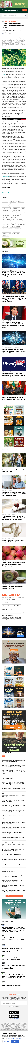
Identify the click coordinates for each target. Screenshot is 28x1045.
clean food (12, 37)
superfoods (22, 44)
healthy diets (12, 41)
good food (8, 39)
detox (16, 37)
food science (7, 38)
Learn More (6, 1041)
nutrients (17, 43)
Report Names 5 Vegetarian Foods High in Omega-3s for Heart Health (12, 855)
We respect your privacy (14, 1006)
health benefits (22, 40)
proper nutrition (16, 44)
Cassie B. (9, 320)
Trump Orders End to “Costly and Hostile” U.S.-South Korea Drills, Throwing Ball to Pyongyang (13, 811)
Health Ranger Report (7, 921)
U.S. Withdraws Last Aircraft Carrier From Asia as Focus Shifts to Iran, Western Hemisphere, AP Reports (13, 844)
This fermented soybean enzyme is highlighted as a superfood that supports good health (14, 860)
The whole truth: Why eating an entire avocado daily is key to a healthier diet (13, 828)
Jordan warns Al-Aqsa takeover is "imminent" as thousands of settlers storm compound (13, 766)
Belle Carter (10, 269)
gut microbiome (19, 39)
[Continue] (25, 1003)
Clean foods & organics (10, 21)
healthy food (17, 41)
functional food (17, 38)
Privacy (7, 1023)
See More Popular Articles (14, 895)
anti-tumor (16, 35)
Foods (11, 38)
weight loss (4, 45)
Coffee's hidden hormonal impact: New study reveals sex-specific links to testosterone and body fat (13, 817)
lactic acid (17, 42)
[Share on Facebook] (5, 33)
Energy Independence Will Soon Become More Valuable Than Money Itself (13, 958)
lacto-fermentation (15, 226)
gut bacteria (13, 39)
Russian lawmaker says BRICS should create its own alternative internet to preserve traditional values (13, 399)
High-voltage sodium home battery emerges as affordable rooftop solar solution (13, 875)
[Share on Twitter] (7, 33)
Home (3, 21)
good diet (4, 39)
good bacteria (23, 38)
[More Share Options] (10, 33)
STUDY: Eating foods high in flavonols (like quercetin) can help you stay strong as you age (13, 564)
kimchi (5, 42)
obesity (21, 43)
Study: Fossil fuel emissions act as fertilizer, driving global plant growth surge (12, 880)
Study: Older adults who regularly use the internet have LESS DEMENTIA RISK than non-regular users (14, 493)
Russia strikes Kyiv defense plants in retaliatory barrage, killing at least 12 (13, 801)
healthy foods (6, 224)
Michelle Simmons (11, 30)
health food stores (5, 41)
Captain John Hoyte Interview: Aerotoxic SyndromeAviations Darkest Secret (13, 984)
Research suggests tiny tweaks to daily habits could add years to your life (13, 870)
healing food (9, 40)
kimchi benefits (11, 42)
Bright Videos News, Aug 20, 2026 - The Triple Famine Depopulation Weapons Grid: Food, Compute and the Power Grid (13, 976)
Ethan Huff (9, 294)
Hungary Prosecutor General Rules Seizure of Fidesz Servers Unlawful (13, 833)
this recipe (12, 181)
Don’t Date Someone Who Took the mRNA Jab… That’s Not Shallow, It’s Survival (13, 760)
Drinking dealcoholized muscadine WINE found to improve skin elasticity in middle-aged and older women (13, 517)
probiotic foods (5, 44)
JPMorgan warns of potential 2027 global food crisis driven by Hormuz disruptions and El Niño (13, 838)
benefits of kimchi (5, 37)
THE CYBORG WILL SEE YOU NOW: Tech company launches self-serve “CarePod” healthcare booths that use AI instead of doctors (14, 350)
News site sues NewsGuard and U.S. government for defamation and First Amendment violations (13, 375)
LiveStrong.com (5, 192)
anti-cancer (10, 35)
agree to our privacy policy (14, 1038)
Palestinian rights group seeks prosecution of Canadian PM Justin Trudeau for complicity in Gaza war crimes (13, 324)
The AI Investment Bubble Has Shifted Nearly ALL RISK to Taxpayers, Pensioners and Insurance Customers (14, 967)
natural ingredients (11, 43)
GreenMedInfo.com (6, 189)
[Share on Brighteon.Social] (3, 33)
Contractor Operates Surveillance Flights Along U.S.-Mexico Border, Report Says (13, 891)
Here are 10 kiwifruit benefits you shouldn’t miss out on (12, 587)
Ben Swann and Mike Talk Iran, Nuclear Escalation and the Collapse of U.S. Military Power (13, 939)
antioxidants (20, 35)
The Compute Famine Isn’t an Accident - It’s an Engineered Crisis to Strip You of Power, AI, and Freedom (13, 772)
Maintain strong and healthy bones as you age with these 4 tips (13, 541)
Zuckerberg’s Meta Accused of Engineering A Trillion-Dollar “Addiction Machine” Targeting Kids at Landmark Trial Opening (13, 783)
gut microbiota (16, 215)
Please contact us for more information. (10, 619)
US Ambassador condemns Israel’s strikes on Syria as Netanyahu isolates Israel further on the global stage (13, 795)
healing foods (15, 40)
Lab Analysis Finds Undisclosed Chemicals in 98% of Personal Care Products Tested (13, 850)
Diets (18, 37)
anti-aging (6, 35)
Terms (11, 1023)
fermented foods (7, 208)
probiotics (10, 44)
